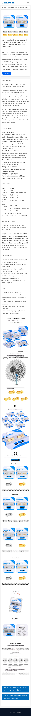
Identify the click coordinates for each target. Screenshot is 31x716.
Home (5, 7)
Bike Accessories (19, 7)
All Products (11, 7)
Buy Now (6, 73)
